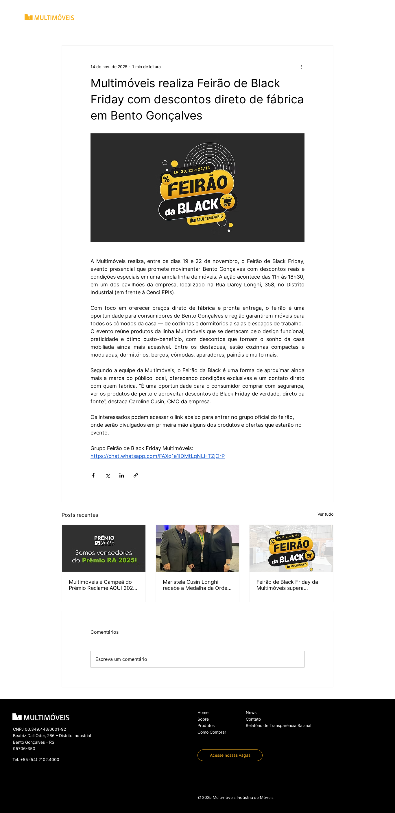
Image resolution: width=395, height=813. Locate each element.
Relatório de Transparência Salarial (278, 725)
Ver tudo (325, 514)
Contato (253, 719)
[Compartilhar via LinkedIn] (121, 475)
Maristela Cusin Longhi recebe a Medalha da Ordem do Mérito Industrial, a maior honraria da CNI (197, 585)
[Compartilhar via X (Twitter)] (107, 475)
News (251, 712)
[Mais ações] (301, 66)
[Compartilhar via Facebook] (93, 475)
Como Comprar (212, 732)
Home (203, 712)
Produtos (206, 725)
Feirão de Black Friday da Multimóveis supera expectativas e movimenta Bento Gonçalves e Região (288, 585)
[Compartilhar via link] (136, 475)
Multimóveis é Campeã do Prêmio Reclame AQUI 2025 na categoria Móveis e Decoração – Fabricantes (102, 585)
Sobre (203, 719)
